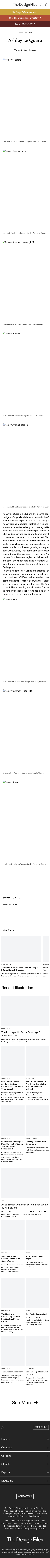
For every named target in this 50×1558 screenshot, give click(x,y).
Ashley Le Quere (11, 514)
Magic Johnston (37, 564)
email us (4, 1551)
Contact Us (25, 1496)
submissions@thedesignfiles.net (31, 1528)
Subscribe (41, 1427)
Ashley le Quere (39, 142)
